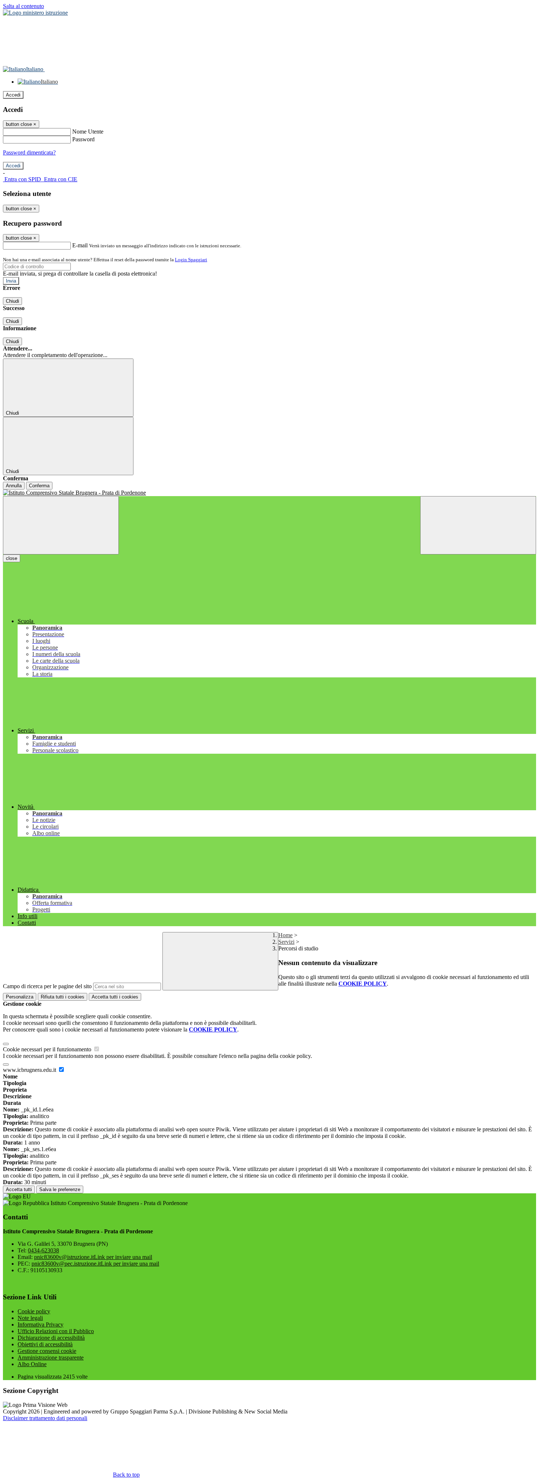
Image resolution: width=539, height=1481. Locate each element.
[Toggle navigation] (61, 525)
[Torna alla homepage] (269, 493)
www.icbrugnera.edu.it (30, 1070)
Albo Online (32, 1364)
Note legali (30, 1318)
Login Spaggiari (191, 259)
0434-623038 (43, 1250)
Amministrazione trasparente (51, 1357)
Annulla (14, 485)
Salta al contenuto (23, 6)
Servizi (286, 942)
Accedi (13, 95)
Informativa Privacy (40, 1324)
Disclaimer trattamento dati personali (45, 1418)
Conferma (39, 485)
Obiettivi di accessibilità (45, 1344)
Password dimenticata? (29, 152)
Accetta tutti (115, 997)
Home (285, 935)
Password (83, 139)
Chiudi (12, 301)
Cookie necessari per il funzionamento (48, 1049)
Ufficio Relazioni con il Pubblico (56, 1331)
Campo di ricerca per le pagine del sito (47, 986)
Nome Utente (87, 131)
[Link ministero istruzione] (35, 13)
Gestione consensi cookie (47, 1351)
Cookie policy (34, 1311)
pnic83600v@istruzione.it (93, 1257)
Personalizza (19, 997)
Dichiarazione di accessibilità (51, 1338)
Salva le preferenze (59, 1189)
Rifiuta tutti (62, 997)
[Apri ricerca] (478, 525)
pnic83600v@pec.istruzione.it (95, 1263)
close (11, 558)
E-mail (80, 245)
